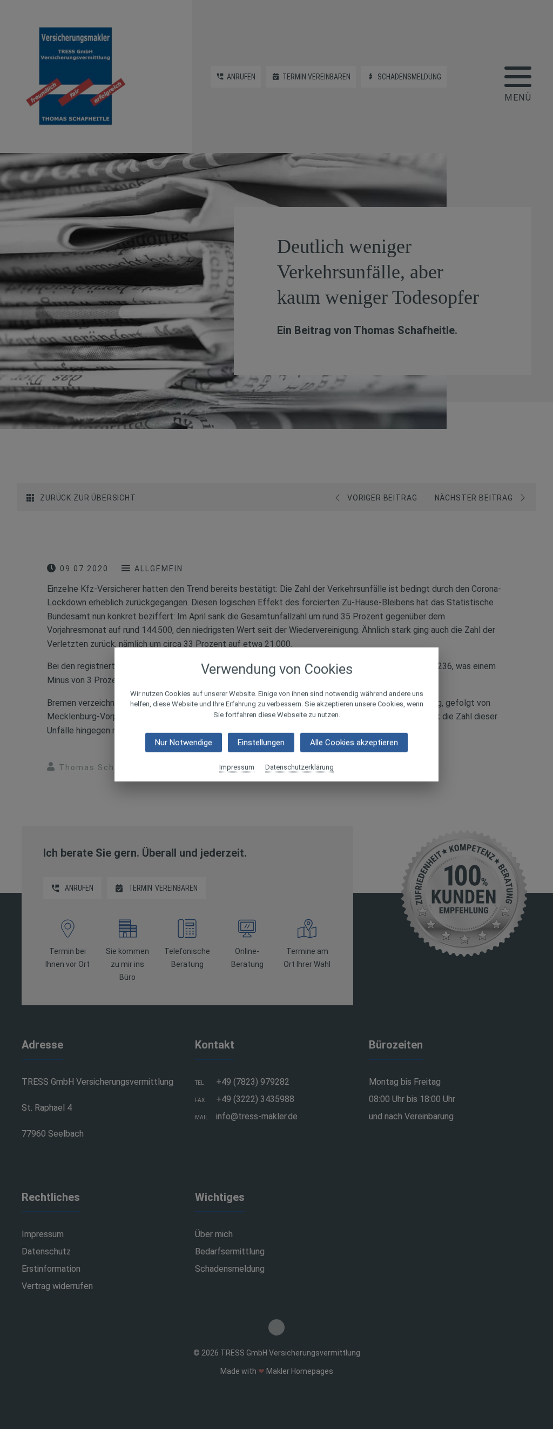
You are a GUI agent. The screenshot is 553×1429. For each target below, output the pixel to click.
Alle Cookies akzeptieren (354, 742)
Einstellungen (261, 742)
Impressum (236, 767)
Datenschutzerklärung (299, 767)
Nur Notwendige (183, 742)
